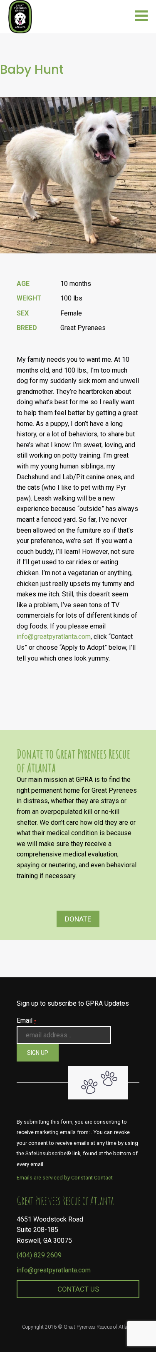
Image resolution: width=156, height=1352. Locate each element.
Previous (147, 266)
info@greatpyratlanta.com (54, 637)
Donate (78, 919)
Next (147, 266)
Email (26, 1020)
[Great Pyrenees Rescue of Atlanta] (20, 16)
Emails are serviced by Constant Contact (65, 1177)
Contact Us (78, 1289)
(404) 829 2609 (39, 1255)
